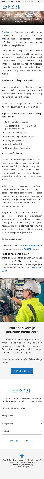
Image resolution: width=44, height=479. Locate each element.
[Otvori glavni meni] (40, 7)
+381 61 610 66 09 (22, 371)
